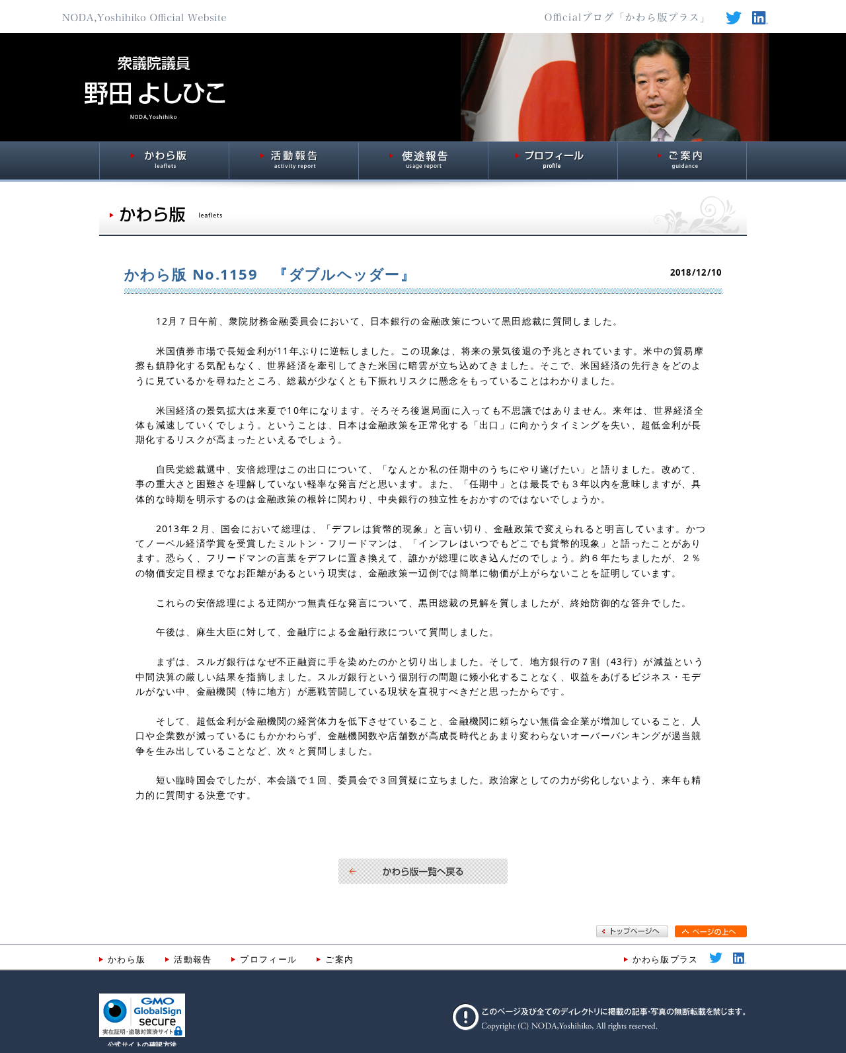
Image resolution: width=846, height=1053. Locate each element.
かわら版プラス (666, 959)
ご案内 (339, 959)
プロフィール (268, 959)
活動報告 (193, 959)
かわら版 (126, 959)
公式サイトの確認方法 (142, 1044)
